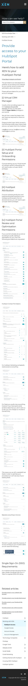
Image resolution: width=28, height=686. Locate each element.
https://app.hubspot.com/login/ (11, 79)
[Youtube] (25, 674)
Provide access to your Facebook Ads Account (12, 602)
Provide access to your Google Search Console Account (12, 612)
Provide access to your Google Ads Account (14, 598)
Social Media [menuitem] (6, 651)
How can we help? (13, 18)
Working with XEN (7, 37)
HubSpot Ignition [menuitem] (8, 664)
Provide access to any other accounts (12, 607)
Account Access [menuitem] (9, 631)
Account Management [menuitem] (11, 634)
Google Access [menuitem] (8, 628)
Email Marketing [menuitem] (8, 654)
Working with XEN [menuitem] (8, 621)
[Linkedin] (21, 674)
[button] (25, 618)
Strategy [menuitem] (5, 641)
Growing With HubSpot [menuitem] (10, 661)
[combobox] (12, 22)
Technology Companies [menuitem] (10, 638)
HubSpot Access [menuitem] (9, 624)
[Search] (24, 22)
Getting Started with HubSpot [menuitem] (12, 658)
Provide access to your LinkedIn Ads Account (12, 593)
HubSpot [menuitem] (5, 618)
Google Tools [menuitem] (7, 644)
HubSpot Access (7, 40)
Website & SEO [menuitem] (7, 648)
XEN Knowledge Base (8, 33)
